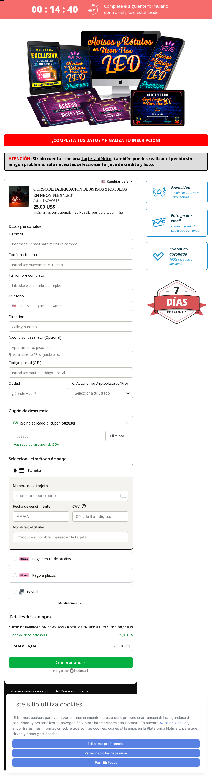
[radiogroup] (71, 531)
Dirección (16, 316)
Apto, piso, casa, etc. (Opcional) (35, 337)
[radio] (15, 470)
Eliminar (117, 436)
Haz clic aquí (88, 212)
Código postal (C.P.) (25, 362)
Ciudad (14, 383)
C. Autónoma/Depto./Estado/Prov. (101, 383)
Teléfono (16, 296)
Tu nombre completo (26, 275)
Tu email (16, 234)
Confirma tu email (24, 254)
